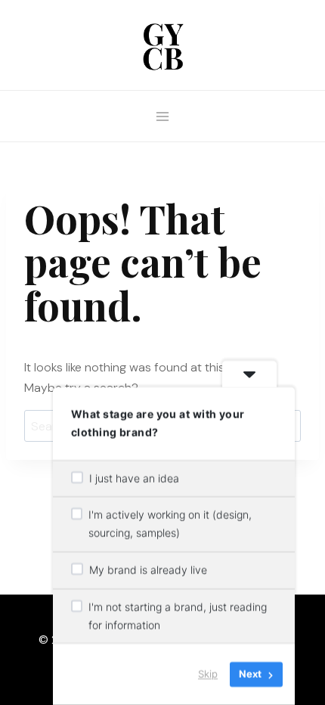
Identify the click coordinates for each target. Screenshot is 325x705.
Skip (208, 674)
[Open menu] (163, 116)
